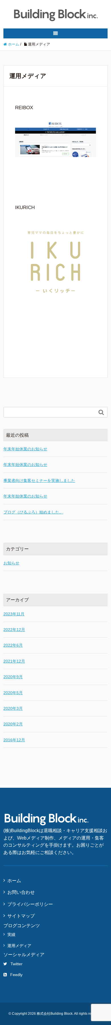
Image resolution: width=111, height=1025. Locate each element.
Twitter (16, 964)
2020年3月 (13, 708)
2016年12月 (14, 740)
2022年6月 (13, 645)
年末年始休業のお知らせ (25, 449)
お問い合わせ (21, 892)
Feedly (16, 974)
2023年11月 (13, 614)
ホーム (14, 880)
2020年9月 (13, 677)
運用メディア (19, 945)
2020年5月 (13, 692)
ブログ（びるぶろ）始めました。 (33, 512)
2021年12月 (14, 661)
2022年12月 (14, 629)
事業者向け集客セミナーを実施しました (39, 480)
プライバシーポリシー (30, 904)
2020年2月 (13, 724)
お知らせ (11, 563)
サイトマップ (21, 915)
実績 (11, 934)
